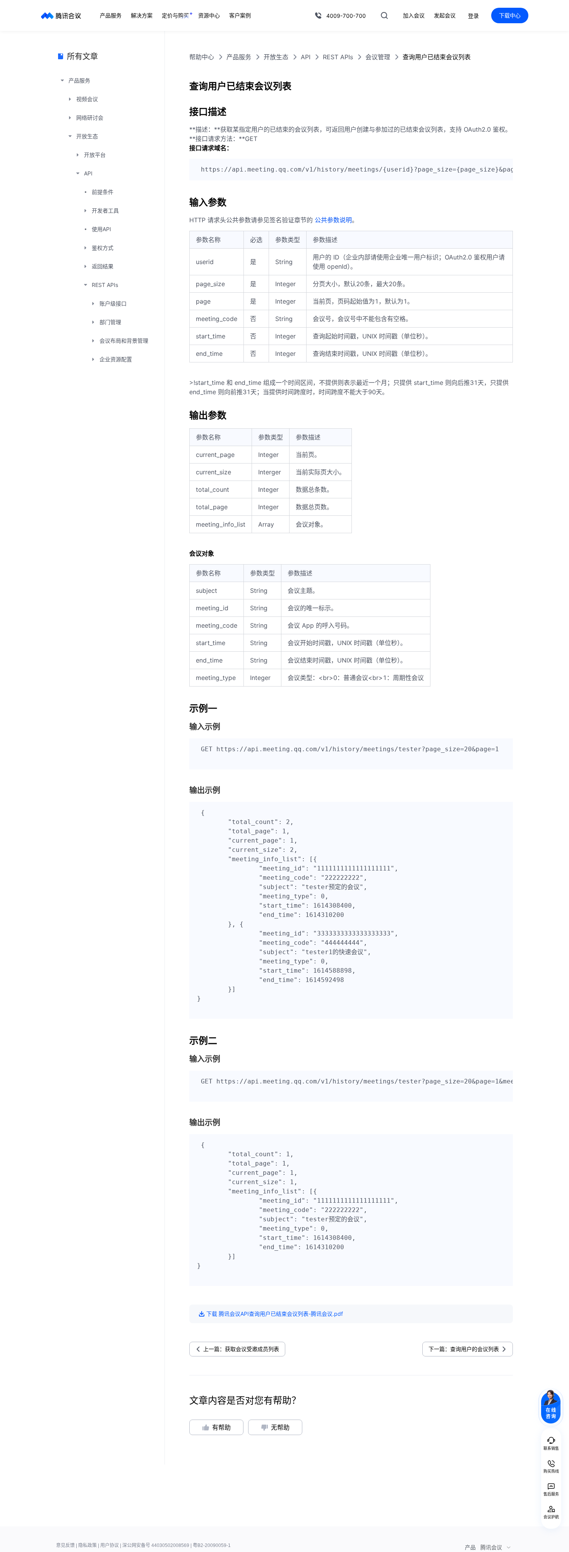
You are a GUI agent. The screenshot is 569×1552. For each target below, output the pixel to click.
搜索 (384, 15)
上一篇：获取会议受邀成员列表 (241, 1349)
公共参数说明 (333, 220)
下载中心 (510, 15)
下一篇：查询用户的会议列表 (463, 1349)
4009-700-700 (346, 15)
